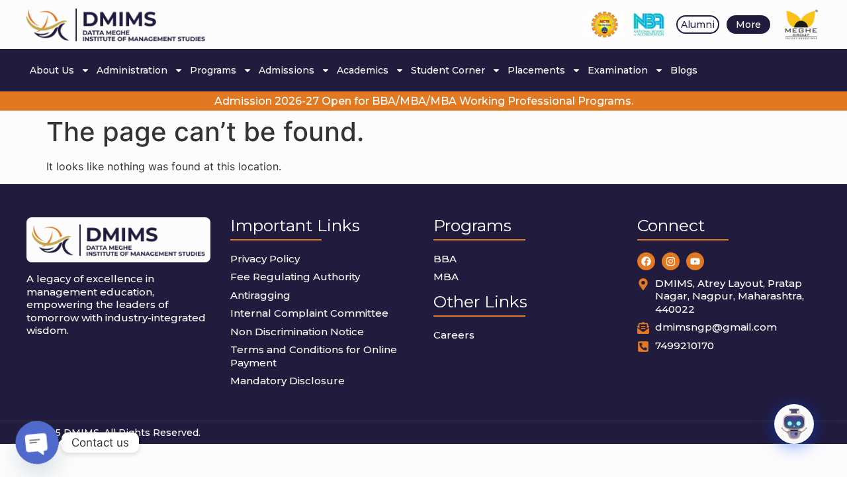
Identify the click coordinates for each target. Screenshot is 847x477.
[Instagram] (671, 261)
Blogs (683, 70)
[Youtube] (695, 261)
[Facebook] (646, 261)
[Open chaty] (37, 443)
